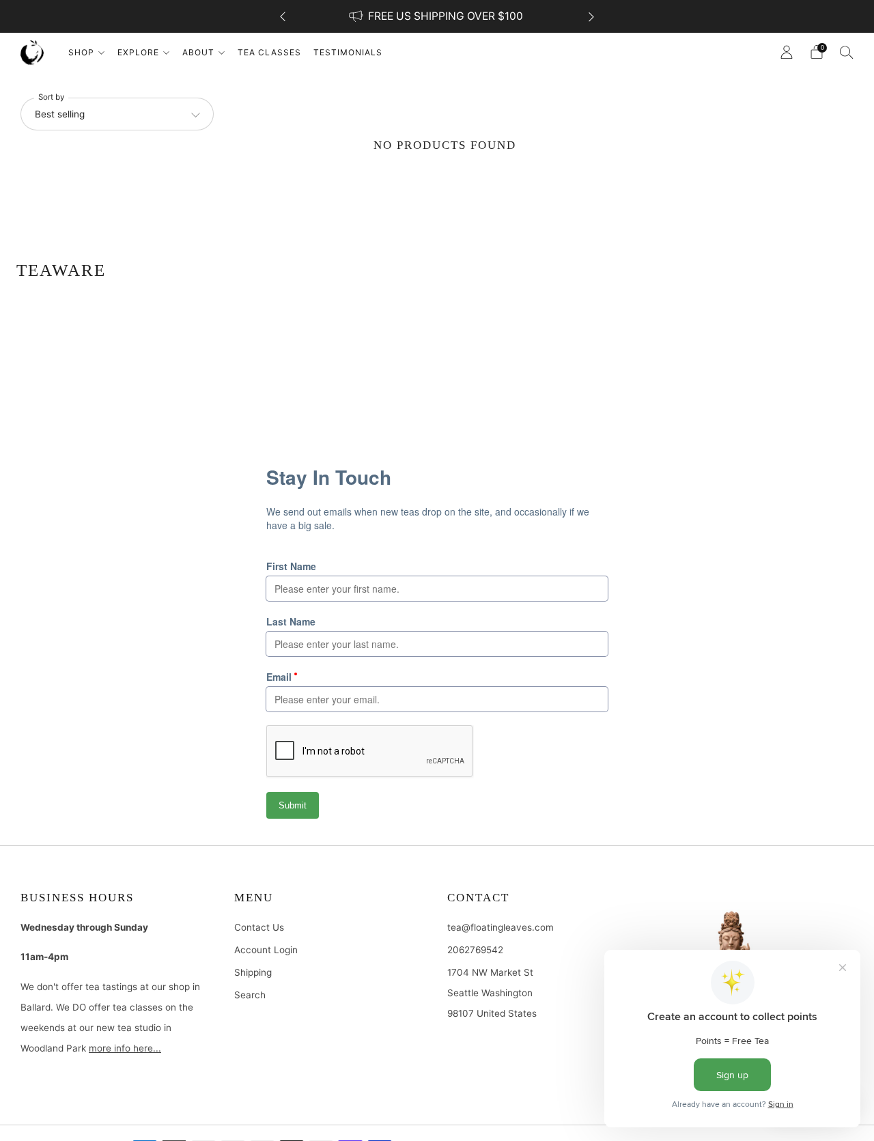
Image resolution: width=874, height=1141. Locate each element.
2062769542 (475, 949)
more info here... (125, 1048)
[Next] (591, 17)
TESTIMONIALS (347, 52)
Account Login (266, 949)
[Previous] (283, 17)
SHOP (81, 52)
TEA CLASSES (269, 52)
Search (250, 994)
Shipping (253, 972)
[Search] (847, 52)
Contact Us (259, 927)
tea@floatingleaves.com (500, 927)
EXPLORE (138, 52)
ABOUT (198, 52)
